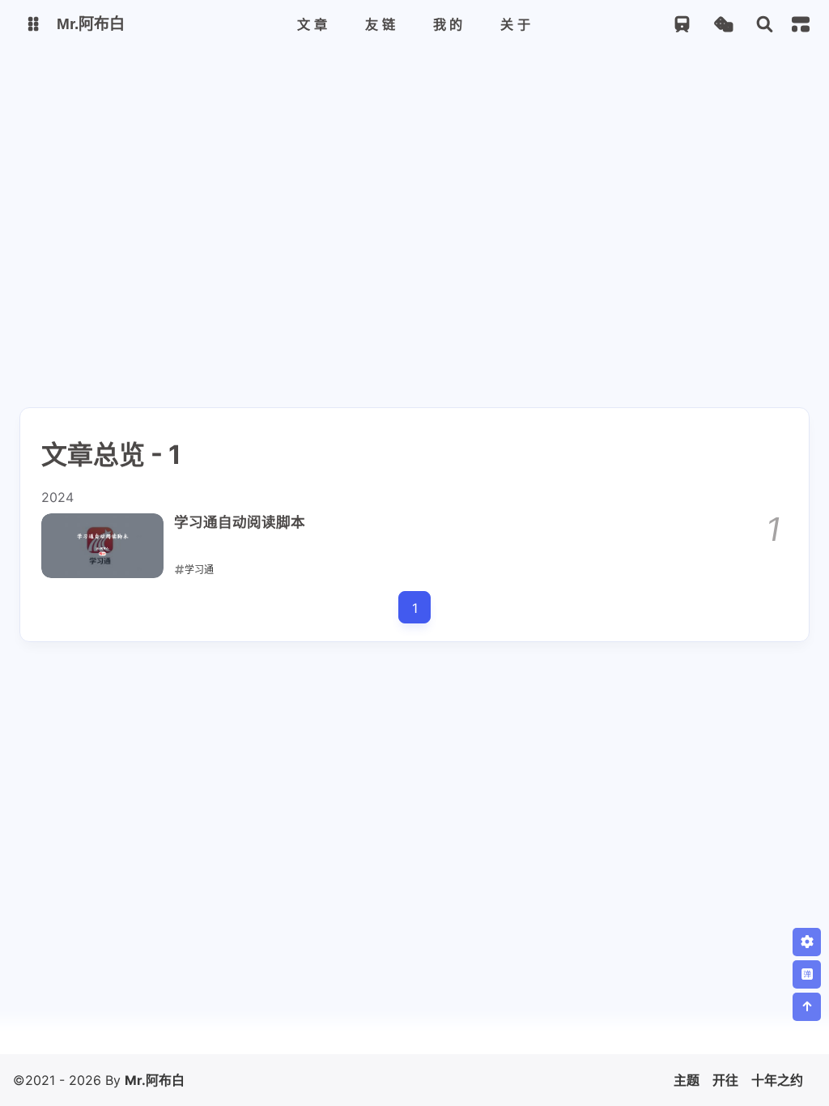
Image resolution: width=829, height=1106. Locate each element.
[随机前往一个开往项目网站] (682, 25)
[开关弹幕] (807, 974)
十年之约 (777, 1080)
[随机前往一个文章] (723, 25)
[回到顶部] (807, 1007)
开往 (725, 1080)
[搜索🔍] (764, 25)
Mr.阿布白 (155, 1080)
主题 (686, 1080)
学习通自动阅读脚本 (239, 521)
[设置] (807, 942)
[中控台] (801, 24)
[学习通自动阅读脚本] (102, 545)
